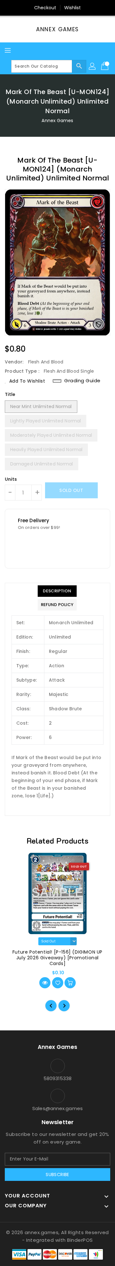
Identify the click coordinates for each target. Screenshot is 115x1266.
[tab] (57, 591)
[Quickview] (44, 982)
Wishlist (72, 7)
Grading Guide (82, 380)
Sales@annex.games (57, 1108)
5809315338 (57, 1078)
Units (11, 479)
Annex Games (57, 29)
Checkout (45, 7)
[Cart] (105, 66)
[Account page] (92, 66)
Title (10, 394)
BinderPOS (80, 1240)
